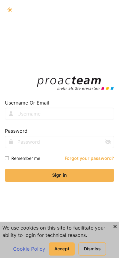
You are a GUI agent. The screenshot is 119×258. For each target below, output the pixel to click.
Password (16, 131)
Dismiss (92, 248)
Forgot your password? (89, 158)
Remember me (25, 158)
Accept (61, 248)
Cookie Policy (29, 249)
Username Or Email (27, 103)
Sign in (59, 175)
